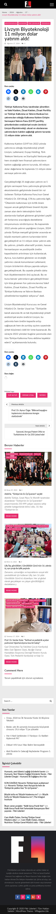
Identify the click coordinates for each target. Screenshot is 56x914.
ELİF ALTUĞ (12, 395)
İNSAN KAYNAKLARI (26, 454)
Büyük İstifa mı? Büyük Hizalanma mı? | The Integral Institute (26, 797)
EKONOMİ (22, 23)
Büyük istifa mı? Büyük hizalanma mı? (21, 795)
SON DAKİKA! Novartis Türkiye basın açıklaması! (26, 783)
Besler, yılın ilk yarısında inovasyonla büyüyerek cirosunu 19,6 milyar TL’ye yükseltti (27, 728)
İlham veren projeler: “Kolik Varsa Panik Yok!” (24, 806)
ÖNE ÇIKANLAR (33, 23)
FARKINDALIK (18, 526)
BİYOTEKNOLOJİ (11, 23)
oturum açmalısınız (34, 678)
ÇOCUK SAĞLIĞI (11, 600)
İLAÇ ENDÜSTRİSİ (12, 454)
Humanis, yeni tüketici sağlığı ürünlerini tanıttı (24, 772)
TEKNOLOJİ (46, 23)
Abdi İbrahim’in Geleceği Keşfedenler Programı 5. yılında (28, 752)
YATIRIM (42, 395)
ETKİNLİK (9, 526)
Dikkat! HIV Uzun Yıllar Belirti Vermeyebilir (25, 745)
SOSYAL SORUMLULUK (13, 529)
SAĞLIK (35, 603)
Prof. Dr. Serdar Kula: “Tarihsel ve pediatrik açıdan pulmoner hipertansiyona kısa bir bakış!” (26, 641)
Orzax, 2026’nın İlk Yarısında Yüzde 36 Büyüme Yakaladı (27, 719)
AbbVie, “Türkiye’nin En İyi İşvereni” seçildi (23, 494)
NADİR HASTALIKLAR (13, 603)
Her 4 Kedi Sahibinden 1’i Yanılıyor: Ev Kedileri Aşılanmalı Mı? (27, 737)
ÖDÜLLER (37, 454)
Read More (11, 516)
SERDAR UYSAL (28, 395)
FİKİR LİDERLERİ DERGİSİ (37, 600)
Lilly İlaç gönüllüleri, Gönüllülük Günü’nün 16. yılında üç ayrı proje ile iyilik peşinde (27, 567)
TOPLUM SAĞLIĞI (28, 607)
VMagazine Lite (42, 911)
